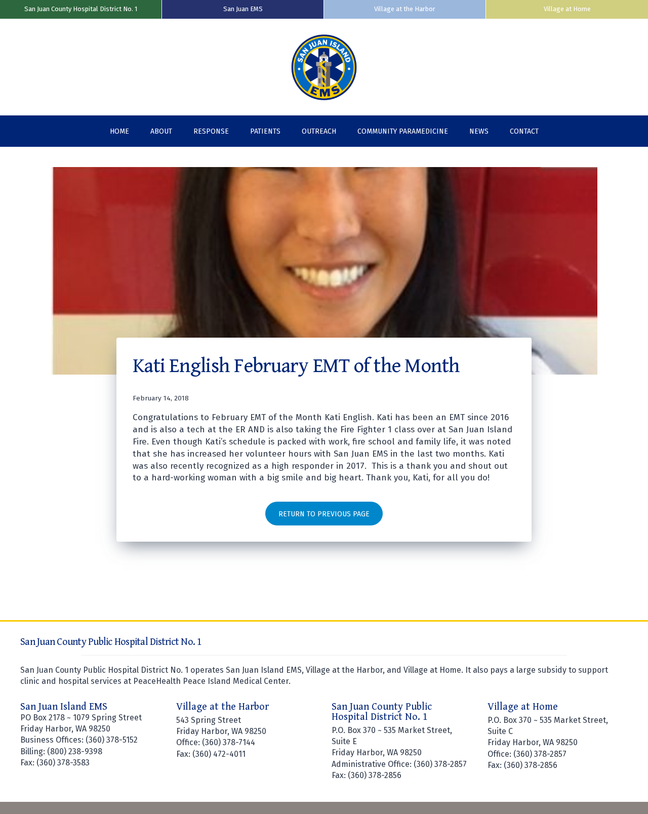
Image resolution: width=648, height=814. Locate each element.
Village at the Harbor (404, 9)
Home (119, 131)
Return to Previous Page (324, 514)
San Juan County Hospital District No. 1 (80, 9)
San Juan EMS (243, 9)
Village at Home (567, 9)
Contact (524, 131)
